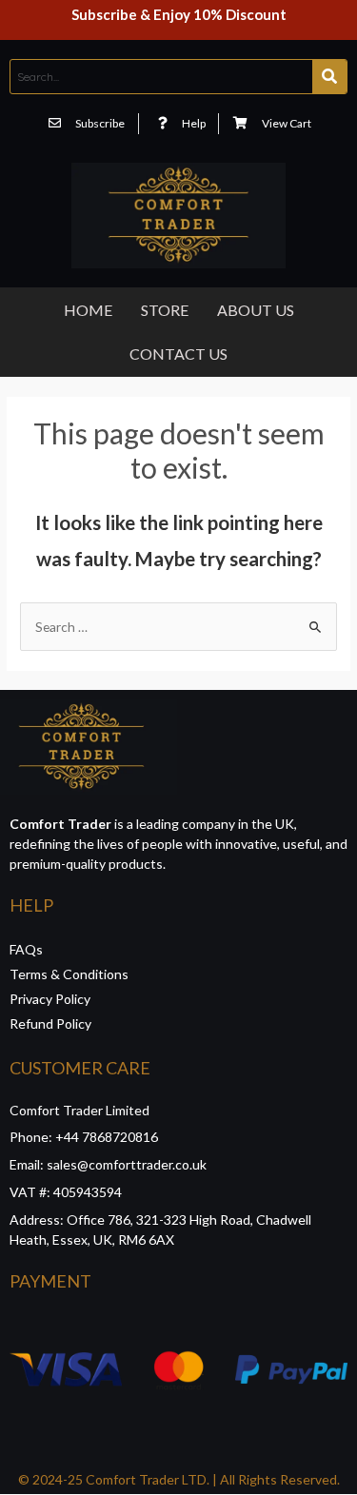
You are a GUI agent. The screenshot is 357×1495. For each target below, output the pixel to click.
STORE (164, 310)
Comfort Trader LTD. (146, 1479)
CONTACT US (178, 353)
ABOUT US (255, 310)
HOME (88, 310)
